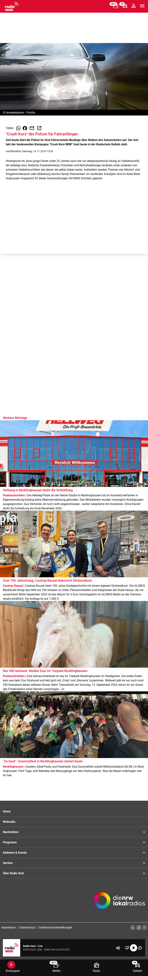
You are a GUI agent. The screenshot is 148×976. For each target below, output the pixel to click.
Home (7, 811)
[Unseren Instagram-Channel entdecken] (144, 927)
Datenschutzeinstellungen (55, 927)
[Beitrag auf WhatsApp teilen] (18, 128)
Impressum (8, 927)
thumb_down (127, 948)
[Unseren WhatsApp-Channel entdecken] (133, 927)
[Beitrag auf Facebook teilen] (25, 128)
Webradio (9, 821)
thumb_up (140, 948)
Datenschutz (27, 927)
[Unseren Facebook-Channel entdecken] (138, 927)
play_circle (133, 947)
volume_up (118, 948)
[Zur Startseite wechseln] (11, 6)
